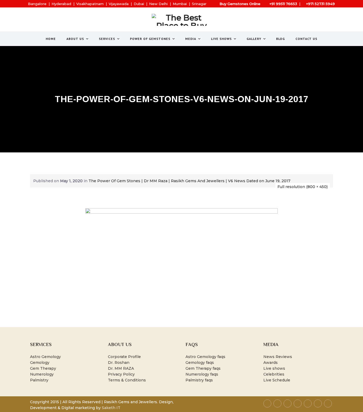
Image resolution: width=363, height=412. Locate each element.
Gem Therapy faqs (203, 368)
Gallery (254, 39)
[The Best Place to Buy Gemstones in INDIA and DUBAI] (182, 20)
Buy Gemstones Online (240, 4)
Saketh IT (111, 407)
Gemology (39, 362)
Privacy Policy (121, 374)
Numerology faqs (201, 374)
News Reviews (277, 356)
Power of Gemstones (150, 39)
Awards (270, 362)
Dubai (139, 4)
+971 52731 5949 (320, 4)
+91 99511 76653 (283, 4)
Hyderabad (61, 4)
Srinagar (199, 4)
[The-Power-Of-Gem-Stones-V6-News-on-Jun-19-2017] (181, 262)
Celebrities (273, 374)
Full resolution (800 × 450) (302, 186)
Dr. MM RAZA (121, 368)
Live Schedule (276, 380)
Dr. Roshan (118, 362)
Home (51, 39)
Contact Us (306, 39)
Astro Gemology (45, 356)
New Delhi (158, 4)
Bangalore (37, 4)
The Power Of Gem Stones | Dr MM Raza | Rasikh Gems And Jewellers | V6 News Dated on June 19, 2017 (189, 180)
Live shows (274, 368)
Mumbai (180, 4)
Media (190, 39)
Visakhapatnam (90, 4)
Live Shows (221, 39)
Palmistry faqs (199, 380)
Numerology (42, 374)
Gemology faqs (199, 362)
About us (75, 39)
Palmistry (39, 380)
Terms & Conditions (127, 380)
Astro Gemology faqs (205, 356)
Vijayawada (119, 4)
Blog (280, 39)
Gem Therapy (43, 368)
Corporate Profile (124, 356)
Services (107, 39)
